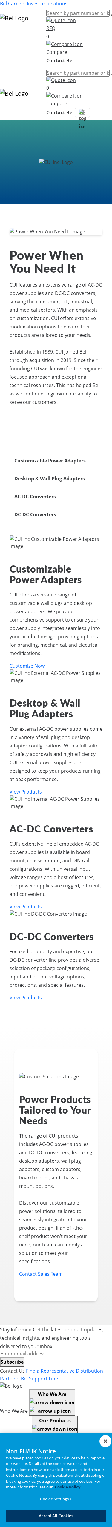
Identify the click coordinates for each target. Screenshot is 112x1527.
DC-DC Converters (35, 514)
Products (10, 35)
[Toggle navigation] (82, 113)
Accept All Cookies (56, 1515)
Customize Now (27, 666)
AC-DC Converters (35, 496)
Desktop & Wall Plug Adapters (49, 478)
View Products (26, 791)
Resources (12, 49)
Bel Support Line (39, 1378)
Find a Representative (50, 1371)
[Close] (105, 1441)
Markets (9, 42)
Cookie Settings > (56, 1499)
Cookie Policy (67, 1487)
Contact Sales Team (41, 1274)
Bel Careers (13, 3)
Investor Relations (47, 3)
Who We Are (52, 1394)
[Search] (111, 15)
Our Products (55, 1420)
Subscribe (12, 1362)
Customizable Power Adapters (50, 460)
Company (11, 57)
